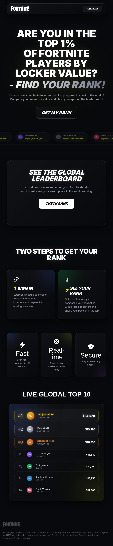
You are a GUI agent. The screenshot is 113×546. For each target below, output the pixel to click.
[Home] (20, 8)
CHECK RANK (56, 204)
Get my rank (56, 112)
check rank (92, 8)
